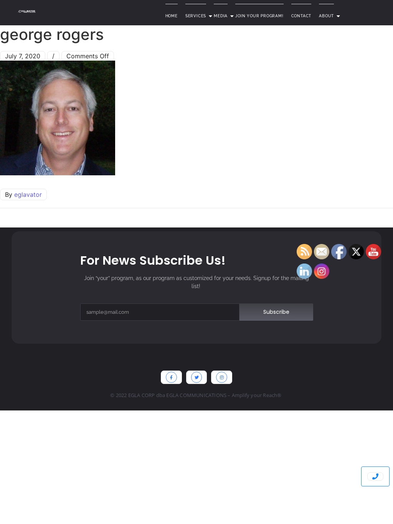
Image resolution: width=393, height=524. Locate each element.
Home (171, 16)
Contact (301, 16)
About (326, 16)
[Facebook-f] (171, 377)
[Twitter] (196, 377)
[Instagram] (221, 377)
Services (195, 16)
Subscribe (276, 312)
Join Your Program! (259, 16)
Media (221, 16)
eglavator (28, 194)
